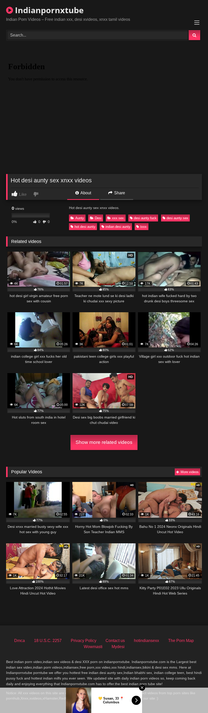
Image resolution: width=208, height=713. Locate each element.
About (85, 193)
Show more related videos (104, 442)
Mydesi (118, 647)
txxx (143, 227)
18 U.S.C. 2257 (48, 640)
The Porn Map (181, 640)
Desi (98, 218)
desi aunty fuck (145, 218)
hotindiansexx (146, 640)
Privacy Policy (83, 640)
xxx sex (118, 218)
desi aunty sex (177, 218)
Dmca (19, 640)
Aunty (79, 218)
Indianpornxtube (48, 10)
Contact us (115, 640)
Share (119, 193)
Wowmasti (93, 647)
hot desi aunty (85, 227)
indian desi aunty (118, 227)
